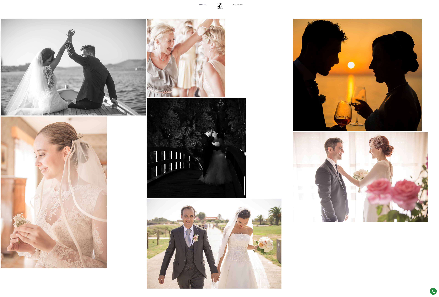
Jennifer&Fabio (219, 139)
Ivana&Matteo (365, 66)
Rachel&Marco (219, 49)
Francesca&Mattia (365, 168)
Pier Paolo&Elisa (219, 235)
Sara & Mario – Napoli (73, 57)
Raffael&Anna (73, 184)
